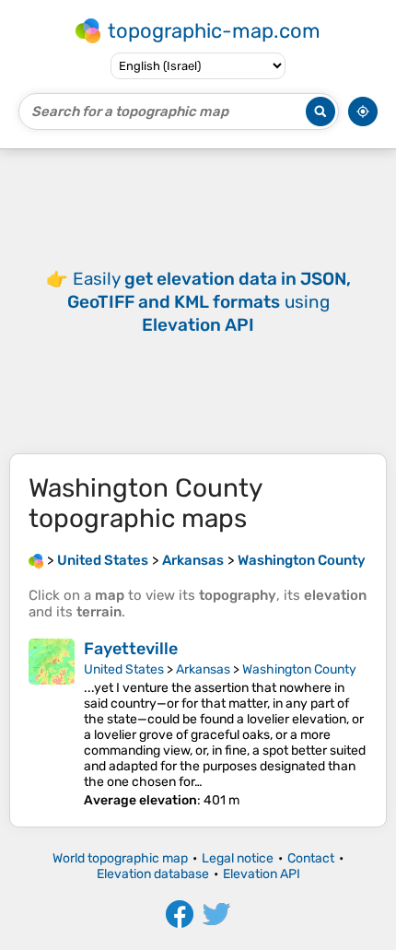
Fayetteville (131, 649)
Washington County (299, 669)
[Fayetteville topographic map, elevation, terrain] (52, 723)
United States (124, 669)
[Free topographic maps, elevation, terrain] (36, 560)
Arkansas (203, 669)
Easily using (209, 301)
